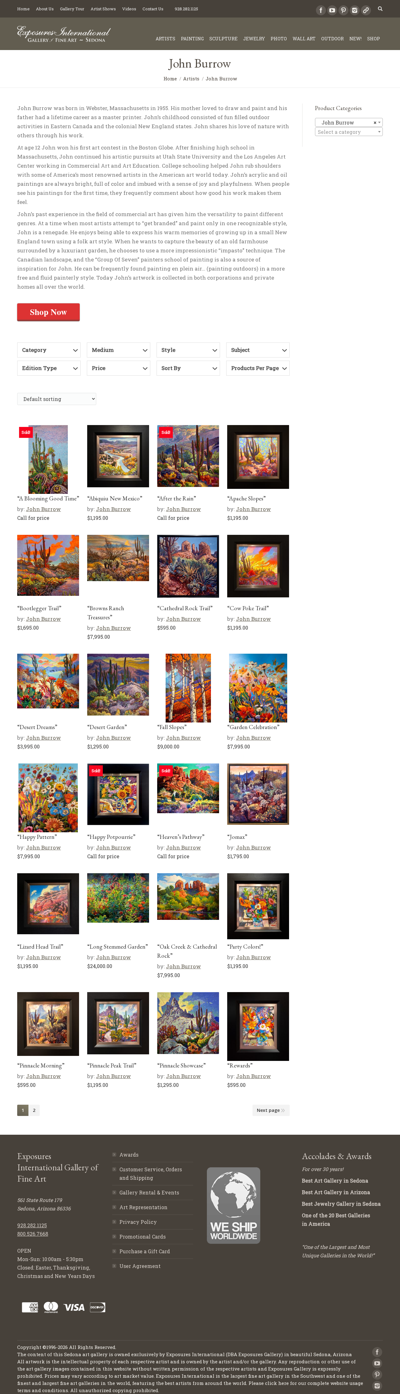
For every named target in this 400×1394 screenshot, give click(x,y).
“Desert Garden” (107, 727)
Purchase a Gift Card (144, 1251)
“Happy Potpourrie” (111, 837)
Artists (191, 78)
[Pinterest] (343, 10)
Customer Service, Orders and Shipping (150, 1173)
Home (170, 78)
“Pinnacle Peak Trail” (111, 1065)
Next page (268, 1110)
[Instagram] (355, 10)
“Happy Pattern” (37, 837)
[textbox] (348, 132)
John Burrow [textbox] (347, 122)
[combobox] (349, 122)
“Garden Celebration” (253, 727)
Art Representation (143, 1207)
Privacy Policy (138, 1222)
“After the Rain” (176, 498)
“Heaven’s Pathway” (180, 837)
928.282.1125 (32, 1225)
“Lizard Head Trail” (40, 946)
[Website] (366, 10)
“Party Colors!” (245, 946)
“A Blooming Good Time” (48, 498)
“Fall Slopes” (172, 727)
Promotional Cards (142, 1236)
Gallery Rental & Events (149, 1192)
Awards (128, 1154)
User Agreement (140, 1266)
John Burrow (43, 509)
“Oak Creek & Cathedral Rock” (187, 951)
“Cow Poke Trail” (248, 608)
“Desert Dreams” (37, 727)
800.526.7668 (32, 1233)
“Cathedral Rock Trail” (184, 608)
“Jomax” (237, 837)
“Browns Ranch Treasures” (105, 612)
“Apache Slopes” (246, 498)
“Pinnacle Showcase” (181, 1065)
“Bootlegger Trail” (39, 608)
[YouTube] (332, 10)
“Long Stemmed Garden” (117, 946)
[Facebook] (321, 10)
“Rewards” (239, 1065)
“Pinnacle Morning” (40, 1065)
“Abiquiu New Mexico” (114, 498)
